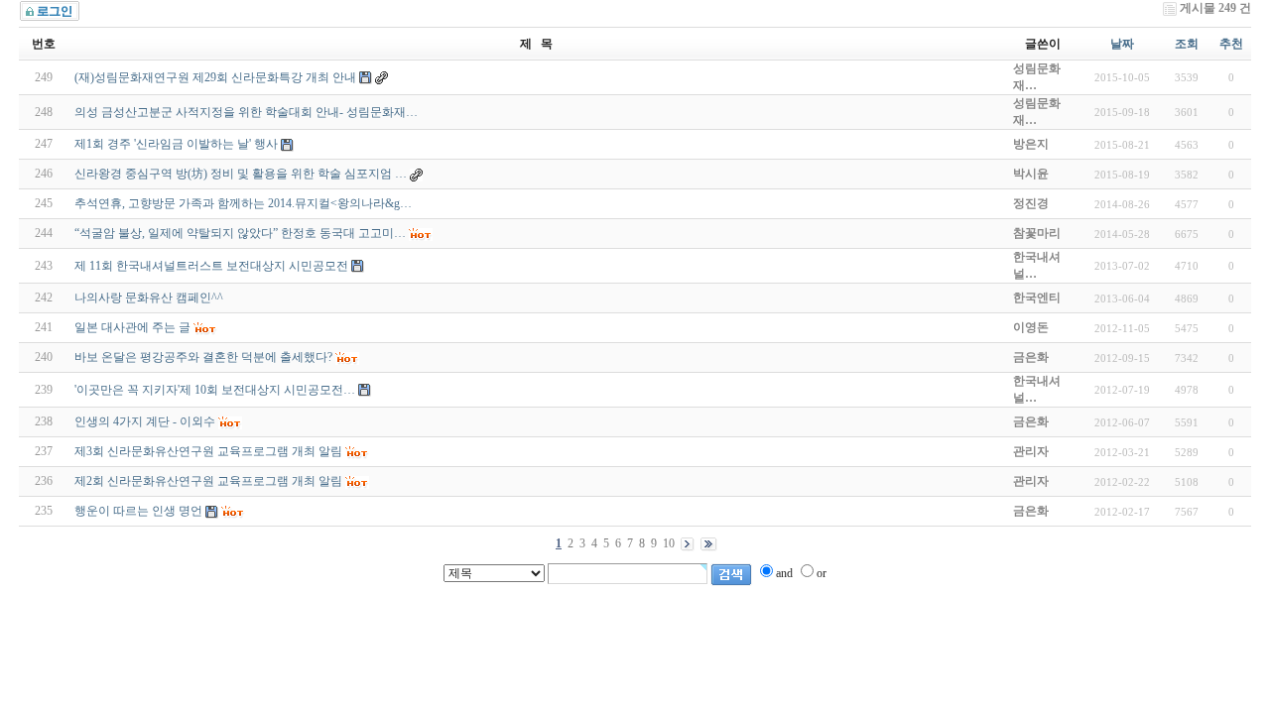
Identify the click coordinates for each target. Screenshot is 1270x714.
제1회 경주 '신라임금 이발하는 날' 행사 (176, 144)
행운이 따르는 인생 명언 (138, 511)
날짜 (1122, 44)
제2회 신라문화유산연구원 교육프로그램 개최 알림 (208, 481)
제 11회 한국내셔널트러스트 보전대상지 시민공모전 (211, 266)
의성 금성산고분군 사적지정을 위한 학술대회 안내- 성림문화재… (246, 112)
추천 (1231, 44)
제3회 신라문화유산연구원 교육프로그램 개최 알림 (208, 451)
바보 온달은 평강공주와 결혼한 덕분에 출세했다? (203, 357)
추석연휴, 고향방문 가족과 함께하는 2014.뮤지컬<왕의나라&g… (243, 203)
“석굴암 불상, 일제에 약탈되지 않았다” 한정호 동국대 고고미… (240, 233)
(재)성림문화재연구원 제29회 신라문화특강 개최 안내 (215, 77)
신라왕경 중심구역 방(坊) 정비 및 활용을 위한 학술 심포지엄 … (240, 173)
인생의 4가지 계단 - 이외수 (144, 421)
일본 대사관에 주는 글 (132, 327)
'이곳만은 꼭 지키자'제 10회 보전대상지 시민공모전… (214, 390)
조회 (1187, 44)
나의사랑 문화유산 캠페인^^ (148, 297)
